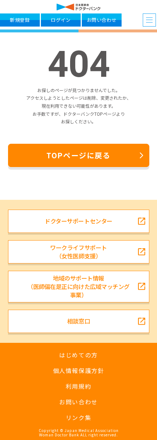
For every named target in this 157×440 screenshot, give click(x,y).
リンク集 (78, 417)
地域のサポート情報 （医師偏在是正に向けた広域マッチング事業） (78, 286)
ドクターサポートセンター (78, 221)
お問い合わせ (78, 402)
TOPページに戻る (78, 155)
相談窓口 (78, 321)
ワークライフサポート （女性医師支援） (78, 251)
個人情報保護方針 (78, 370)
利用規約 (78, 386)
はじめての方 (78, 355)
